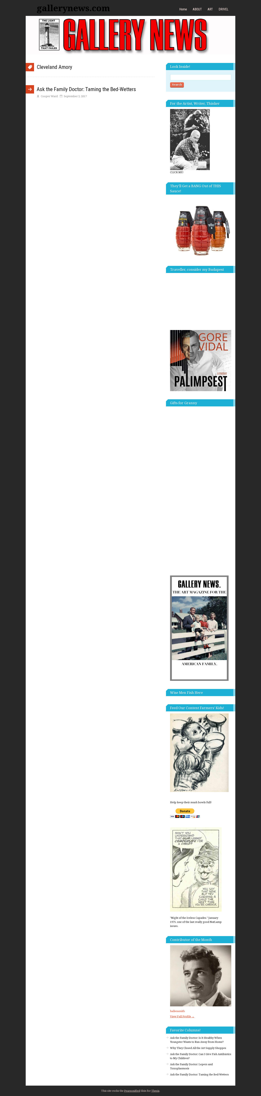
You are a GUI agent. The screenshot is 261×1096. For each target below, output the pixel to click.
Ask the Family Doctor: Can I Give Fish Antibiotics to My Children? (200, 1056)
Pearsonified (132, 1091)
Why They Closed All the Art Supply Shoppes (198, 1048)
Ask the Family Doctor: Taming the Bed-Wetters (86, 89)
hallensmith (177, 1011)
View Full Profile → (182, 1016)
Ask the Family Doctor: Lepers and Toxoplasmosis (191, 1066)
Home (183, 9)
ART (210, 9)
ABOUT (197, 9)
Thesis (155, 1091)
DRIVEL (223, 9)
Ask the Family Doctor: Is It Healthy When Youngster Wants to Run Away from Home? (197, 1040)
